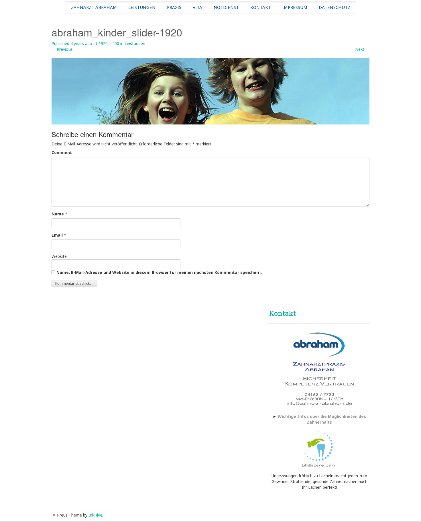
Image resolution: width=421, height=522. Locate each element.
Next (362, 49)
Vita (197, 7)
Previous (62, 49)
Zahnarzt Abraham (94, 7)
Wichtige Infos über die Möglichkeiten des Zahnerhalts (322, 419)
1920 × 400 (109, 43)
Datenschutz (334, 7)
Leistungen (142, 7)
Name (58, 214)
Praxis (174, 7)
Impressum (294, 7)
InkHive (95, 515)
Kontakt (260, 7)
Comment (62, 152)
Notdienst (226, 7)
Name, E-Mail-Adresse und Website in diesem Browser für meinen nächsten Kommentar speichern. (159, 272)
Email (57, 235)
